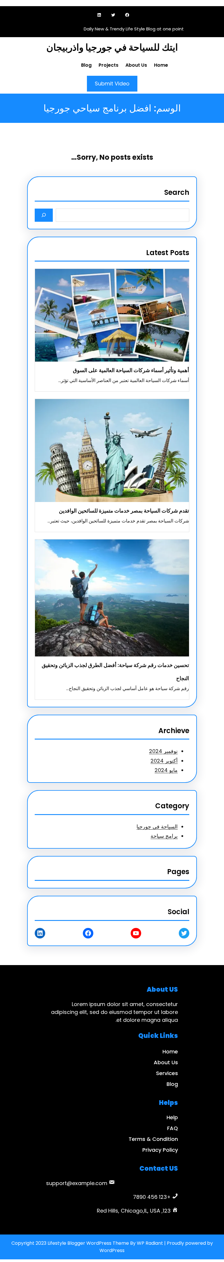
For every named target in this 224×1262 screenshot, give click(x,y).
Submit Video (112, 83)
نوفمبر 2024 (163, 751)
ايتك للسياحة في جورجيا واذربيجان (112, 47)
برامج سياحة (164, 836)
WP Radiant (150, 1243)
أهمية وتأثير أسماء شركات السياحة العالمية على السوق (131, 370)
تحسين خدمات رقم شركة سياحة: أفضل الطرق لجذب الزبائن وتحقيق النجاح (115, 671)
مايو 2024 (166, 770)
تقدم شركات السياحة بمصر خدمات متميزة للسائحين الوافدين (124, 510)
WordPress (112, 1250)
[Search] (44, 215)
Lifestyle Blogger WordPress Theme (88, 1243)
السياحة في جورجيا (157, 826)
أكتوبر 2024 (164, 760)
